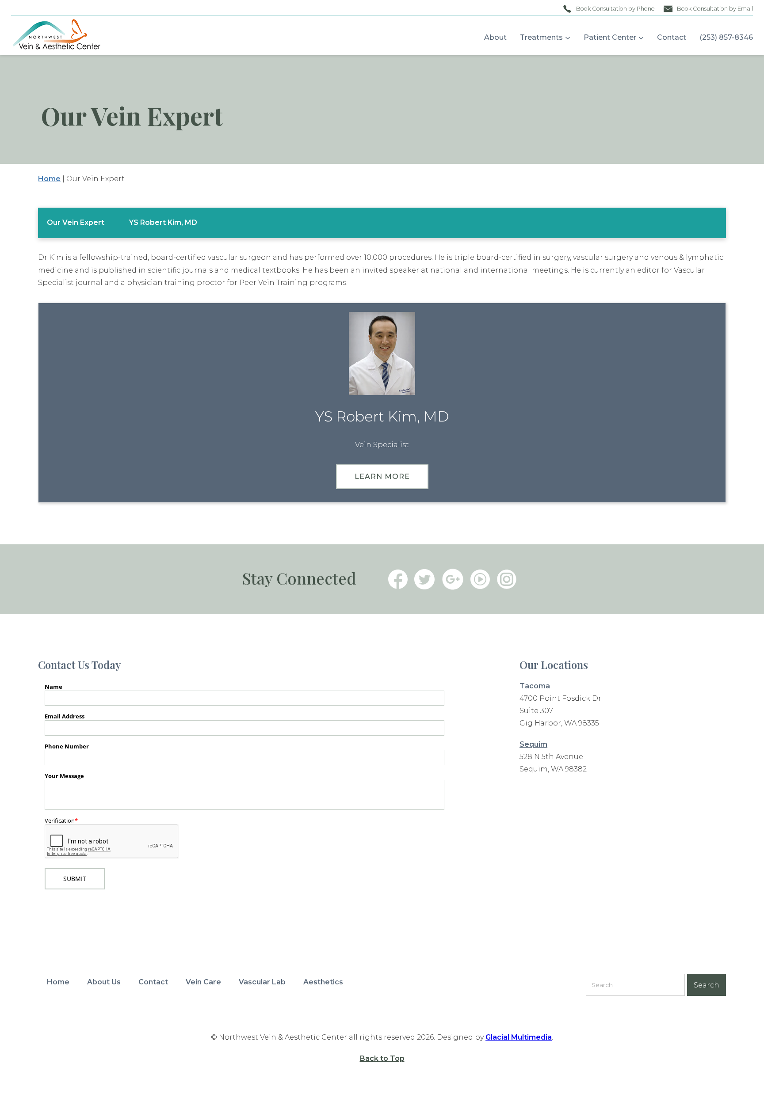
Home (49, 179)
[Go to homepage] (52, 35)
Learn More (382, 476)
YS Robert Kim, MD (163, 222)
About (495, 37)
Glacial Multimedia (518, 1037)
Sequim (533, 744)
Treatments (541, 37)
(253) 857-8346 (726, 37)
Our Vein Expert (75, 222)
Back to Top (382, 1058)
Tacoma (535, 686)
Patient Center (610, 37)
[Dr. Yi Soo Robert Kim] (382, 353)
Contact (671, 37)
